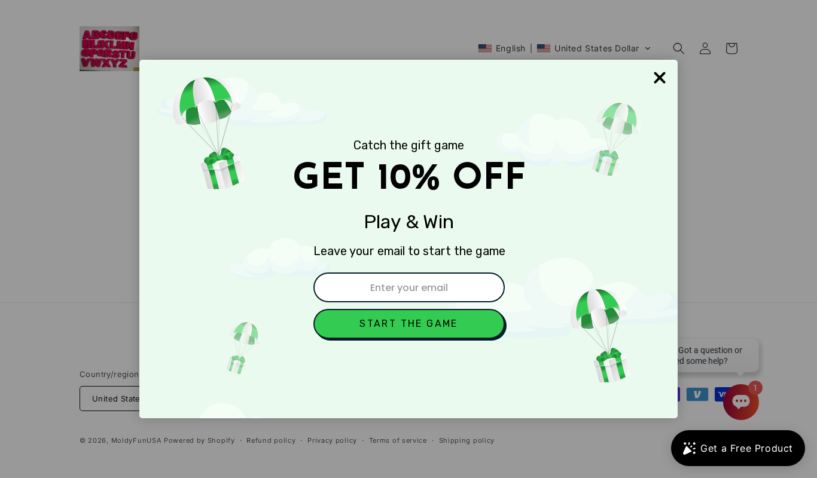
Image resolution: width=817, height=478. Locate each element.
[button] (409, 324)
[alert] (408, 239)
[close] (660, 78)
